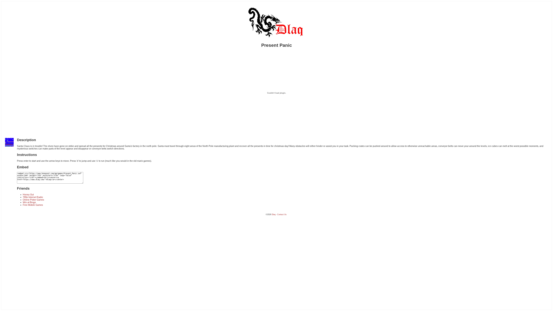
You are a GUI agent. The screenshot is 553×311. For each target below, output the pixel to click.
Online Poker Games (33, 200)
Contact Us (282, 214)
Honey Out (28, 194)
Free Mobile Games (33, 205)
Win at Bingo (29, 202)
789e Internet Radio (33, 197)
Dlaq (273, 214)
